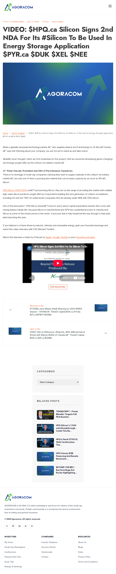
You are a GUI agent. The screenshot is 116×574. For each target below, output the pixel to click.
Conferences (10, 552)
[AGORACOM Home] (18, 497)
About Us (82, 542)
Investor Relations (49, 542)
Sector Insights (57, 21)
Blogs (80, 547)
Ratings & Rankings (13, 566)
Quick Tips (9, 562)
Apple (48, 237)
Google (56, 237)
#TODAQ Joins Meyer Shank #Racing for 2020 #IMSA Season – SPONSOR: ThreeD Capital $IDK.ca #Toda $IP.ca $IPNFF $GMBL (56, 310)
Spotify (64, 237)
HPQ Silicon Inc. (58, 287)
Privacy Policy (84, 557)
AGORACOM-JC (17, 21)
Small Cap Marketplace (15, 547)
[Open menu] (110, 6)
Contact (44, 557)
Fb (13, 526)
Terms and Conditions (88, 562)
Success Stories (48, 547)
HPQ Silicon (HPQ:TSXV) (15, 190)
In (25, 526)
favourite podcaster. (85, 237)
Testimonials (46, 552)
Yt (32, 526)
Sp (19, 526)
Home (5, 133)
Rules (80, 552)
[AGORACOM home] (18, 7)
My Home (9, 542)
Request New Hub (13, 557)
